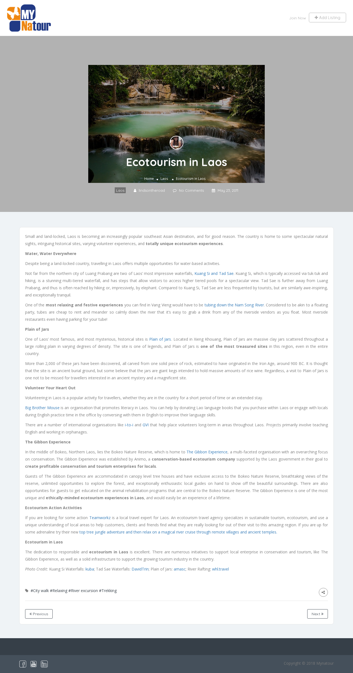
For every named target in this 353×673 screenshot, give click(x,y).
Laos (164, 178)
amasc (180, 569)
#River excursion (83, 590)
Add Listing (329, 17)
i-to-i (129, 424)
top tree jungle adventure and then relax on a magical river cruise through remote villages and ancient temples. (178, 532)
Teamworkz (100, 517)
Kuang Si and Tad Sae (214, 273)
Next (316, 613)
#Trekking (108, 590)
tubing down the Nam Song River (234, 304)
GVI (146, 424)
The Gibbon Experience (207, 451)
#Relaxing (58, 590)
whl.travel (220, 569)
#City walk (40, 590)
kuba (89, 569)
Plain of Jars (160, 339)
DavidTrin (140, 569)
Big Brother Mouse (42, 407)
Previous (40, 613)
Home (149, 178)
